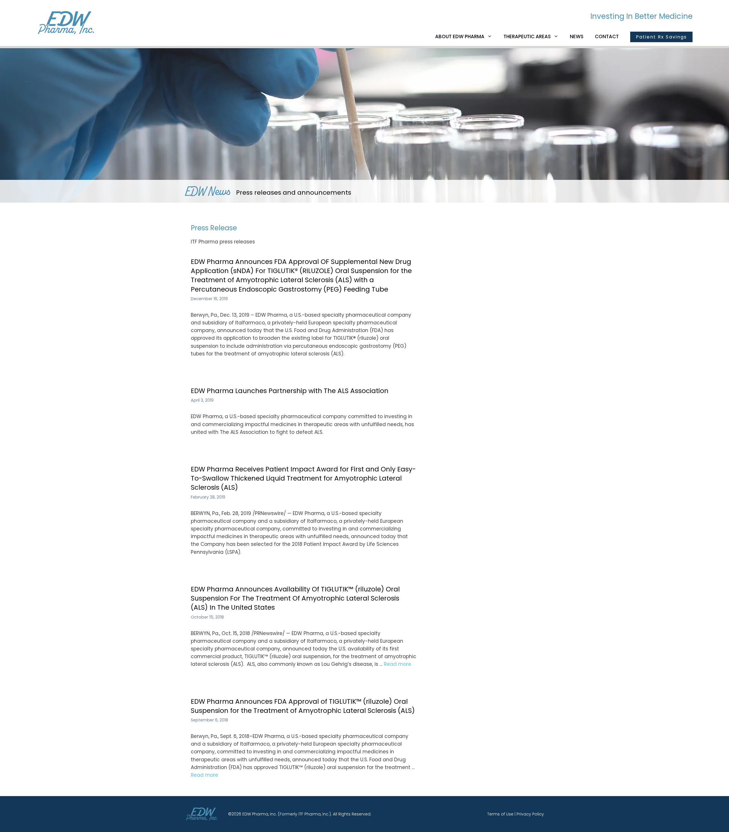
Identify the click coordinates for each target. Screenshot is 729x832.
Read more (397, 664)
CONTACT (607, 36)
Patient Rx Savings (661, 37)
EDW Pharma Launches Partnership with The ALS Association (289, 390)
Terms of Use (500, 814)
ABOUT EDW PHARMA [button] (459, 36)
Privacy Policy (530, 814)
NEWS (576, 36)
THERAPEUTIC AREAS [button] (527, 36)
